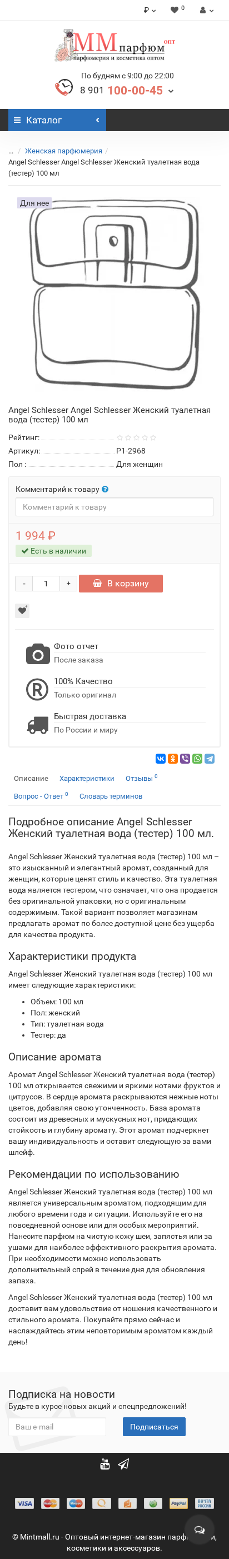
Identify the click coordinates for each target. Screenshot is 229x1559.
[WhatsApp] (197, 759)
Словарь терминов (110, 796)
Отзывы (142, 778)
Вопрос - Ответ (41, 795)
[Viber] (185, 759)
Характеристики (86, 778)
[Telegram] (210, 759)
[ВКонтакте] (161, 759)
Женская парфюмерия (63, 151)
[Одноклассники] (173, 759)
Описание (31, 778)
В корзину (128, 583)
